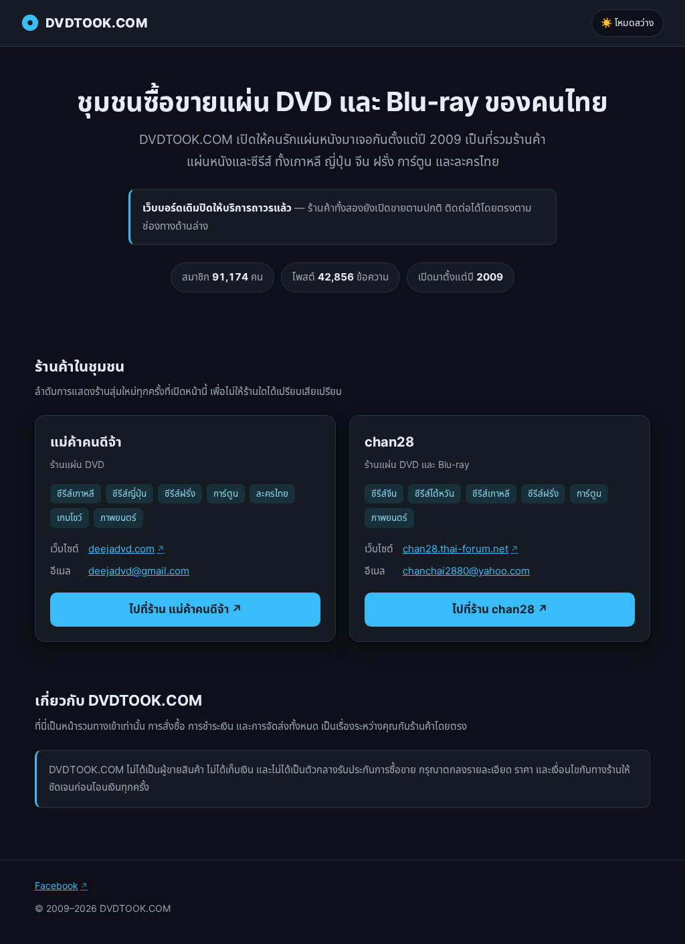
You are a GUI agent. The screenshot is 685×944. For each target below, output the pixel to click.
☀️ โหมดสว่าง (627, 22)
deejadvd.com (121, 548)
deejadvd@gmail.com (138, 570)
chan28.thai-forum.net (455, 548)
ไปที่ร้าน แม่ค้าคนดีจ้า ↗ (185, 609)
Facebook (56, 885)
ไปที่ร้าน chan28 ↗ (500, 609)
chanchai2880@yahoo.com (466, 570)
